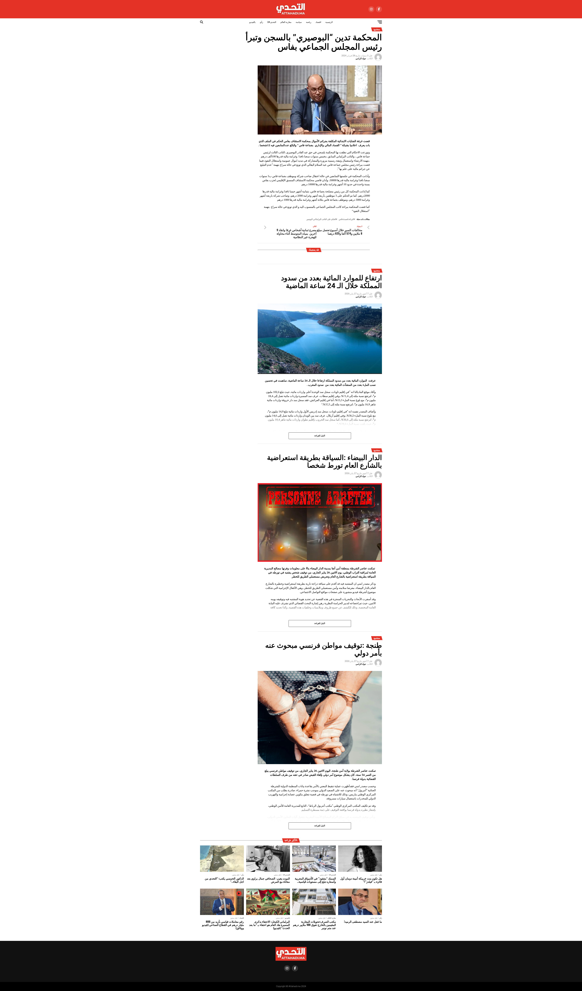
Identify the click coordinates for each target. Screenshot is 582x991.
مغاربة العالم (285, 22)
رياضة (308, 22)
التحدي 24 (271, 22)
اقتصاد (318, 22)
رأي (261, 22)
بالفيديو (252, 22)
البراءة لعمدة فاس (346, 219)
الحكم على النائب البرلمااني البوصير (321, 219)
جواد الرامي (361, 58)
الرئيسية (329, 22)
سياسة (299, 22)
